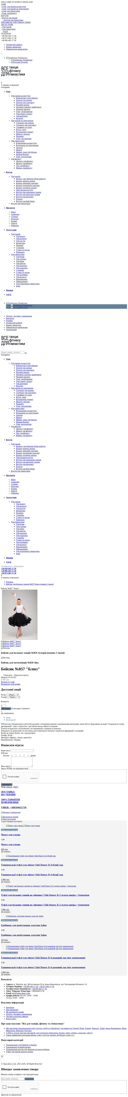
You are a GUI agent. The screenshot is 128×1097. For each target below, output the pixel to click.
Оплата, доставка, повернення (19, 316)
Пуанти (19, 199)
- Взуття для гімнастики (13, 20)
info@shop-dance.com (21, 993)
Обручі (14, 223)
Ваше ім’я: (5, 751)
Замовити (29, 1079)
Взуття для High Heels (25, 201)
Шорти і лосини (23, 134)
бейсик (9, 787)
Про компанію (12, 1010)
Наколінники (21, 279)
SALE (5, 31)
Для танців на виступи (20, 96)
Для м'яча (20, 261)
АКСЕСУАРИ (7, 25)
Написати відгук (21, 675)
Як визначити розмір (15, 1012)
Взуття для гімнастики (20, 204)
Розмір (4, 697)
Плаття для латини (24, 100)
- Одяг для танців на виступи (13, 7)
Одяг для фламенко (24, 112)
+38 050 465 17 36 (8, 569)
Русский (24, 62)
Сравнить (25, 708)
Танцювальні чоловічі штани (18, 1047)
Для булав (20, 257)
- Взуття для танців (9, 18)
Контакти (10, 318)
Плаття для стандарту (25, 103)
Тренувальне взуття (24, 190)
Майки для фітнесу (24, 168)
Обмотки (15, 226)
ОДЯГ (3, 4)
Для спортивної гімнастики (28, 284)
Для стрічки (21, 259)
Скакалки (15, 214)
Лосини (19, 148)
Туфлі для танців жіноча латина (19, 1052)
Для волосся (21, 239)
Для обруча (21, 263)
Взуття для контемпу (25, 197)
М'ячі (13, 212)
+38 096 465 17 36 (8, 571)
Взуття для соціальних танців (28, 192)
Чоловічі (19, 245)
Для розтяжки (22, 275)
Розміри (9, 321)
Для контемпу (22, 116)
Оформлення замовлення (16, 49)
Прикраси (20, 252)
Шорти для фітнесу (24, 163)
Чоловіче (20, 136)
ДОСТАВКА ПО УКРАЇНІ (8, 793)
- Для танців (6, 27)
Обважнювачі (22, 281)
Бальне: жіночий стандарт (27, 183)
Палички (15, 219)
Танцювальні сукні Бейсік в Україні (21, 1045)
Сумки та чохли (23, 250)
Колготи (19, 118)
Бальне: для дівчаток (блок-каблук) (31, 179)
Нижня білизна (22, 154)
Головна (9, 582)
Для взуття (20, 241)
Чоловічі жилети (23, 109)
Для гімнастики (17, 141)
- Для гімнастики (8, 29)
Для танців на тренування (22, 121)
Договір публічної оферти (17, 1016)
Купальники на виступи (26, 143)
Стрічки (14, 217)
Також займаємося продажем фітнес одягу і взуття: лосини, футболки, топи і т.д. (40, 1035)
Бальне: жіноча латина (25, 181)
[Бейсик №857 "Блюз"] (19, 639)
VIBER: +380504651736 (13, 807)
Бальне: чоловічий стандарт (28, 185)
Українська (22, 58)
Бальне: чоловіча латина (26, 188)
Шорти (19, 150)
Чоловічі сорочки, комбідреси (28, 107)
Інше (18, 286)
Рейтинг (4, 753)
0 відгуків (8, 675)
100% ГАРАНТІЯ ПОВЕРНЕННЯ (10, 801)
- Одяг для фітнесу (9, 13)
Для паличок (21, 266)
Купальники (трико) (24, 132)
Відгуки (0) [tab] (11, 720)
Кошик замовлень (13, 47)
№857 (15, 787)
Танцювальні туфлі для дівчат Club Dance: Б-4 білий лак (32, 865)
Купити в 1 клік (7, 682)
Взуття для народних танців (28, 194)
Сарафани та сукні (24, 127)
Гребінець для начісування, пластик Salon (24, 925)
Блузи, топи (21, 130)
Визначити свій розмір (10, 684)
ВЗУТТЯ (4, 16)
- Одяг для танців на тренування (15, 9)
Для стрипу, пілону (24, 114)
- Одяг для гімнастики (10, 11)
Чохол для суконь (10, 834)
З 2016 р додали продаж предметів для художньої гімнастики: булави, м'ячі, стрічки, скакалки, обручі (49, 1033)
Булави (14, 221)
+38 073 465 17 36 (8, 573)
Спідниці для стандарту (26, 125)
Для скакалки (22, 268)
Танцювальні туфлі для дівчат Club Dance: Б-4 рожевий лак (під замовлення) (43, 957)
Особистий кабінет (14, 45)
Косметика (20, 243)
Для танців (15, 176)
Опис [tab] (8, 717)
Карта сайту (11, 1019)
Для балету (20, 236)
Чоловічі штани (22, 105)
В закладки (16, 708)
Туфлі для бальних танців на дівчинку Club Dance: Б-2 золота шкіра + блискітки (45, 895)
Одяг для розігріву (24, 139)
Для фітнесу (16, 159)
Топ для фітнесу (23, 166)
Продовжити (6, 784)
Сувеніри (20, 248)
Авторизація (11, 330)
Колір (3, 695)
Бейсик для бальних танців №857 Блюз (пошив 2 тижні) (30, 584)
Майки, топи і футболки (26, 152)
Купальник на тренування (27, 145)
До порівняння (7, 713)
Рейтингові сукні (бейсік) (27, 98)
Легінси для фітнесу (24, 161)
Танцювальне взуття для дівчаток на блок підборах (28, 1049)
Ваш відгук (6, 766)
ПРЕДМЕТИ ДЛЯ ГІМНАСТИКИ (15, 22)
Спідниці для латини (25, 123)
